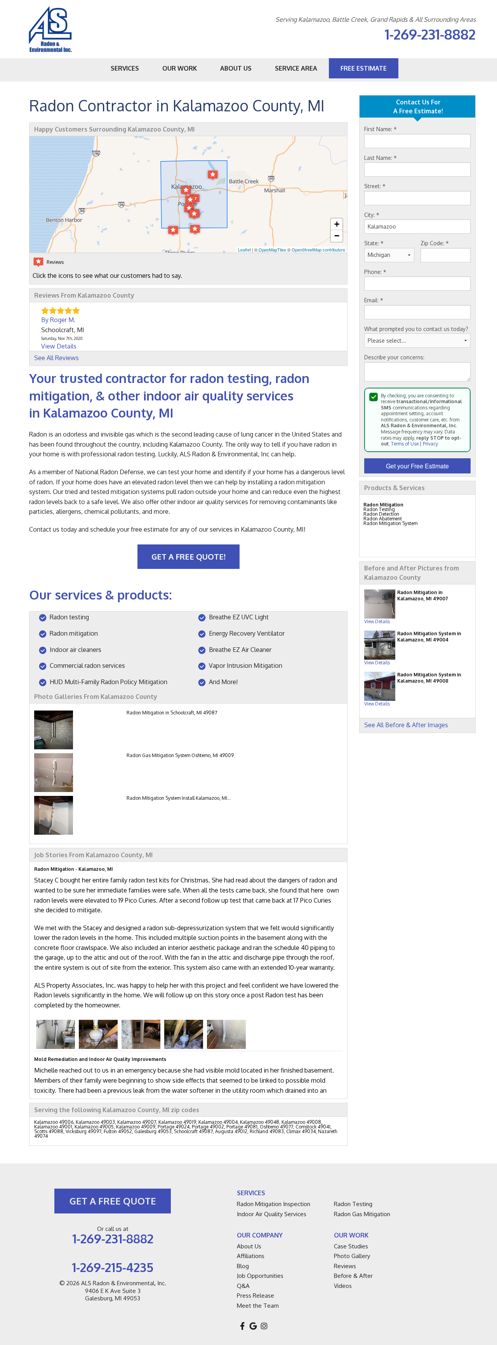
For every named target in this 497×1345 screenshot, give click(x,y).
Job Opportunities (260, 1275)
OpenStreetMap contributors (318, 249)
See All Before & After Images (406, 725)
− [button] (336, 236)
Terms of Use (405, 444)
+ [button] (336, 224)
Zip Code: (435, 243)
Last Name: (380, 157)
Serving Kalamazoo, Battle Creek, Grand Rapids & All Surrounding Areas (375, 19)
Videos (343, 1286)
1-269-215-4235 (112, 1267)
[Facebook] (242, 1326)
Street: (375, 186)
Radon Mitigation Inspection (273, 1204)
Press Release (255, 1295)
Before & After (353, 1275)
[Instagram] (264, 1326)
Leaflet (244, 249)
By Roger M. (58, 320)
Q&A (243, 1286)
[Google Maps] (253, 1326)
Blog (243, 1266)
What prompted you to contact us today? (416, 329)
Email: (373, 300)
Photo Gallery (352, 1256)
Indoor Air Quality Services (271, 1214)
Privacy (430, 444)
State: (374, 243)
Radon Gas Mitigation (362, 1214)
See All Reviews (56, 358)
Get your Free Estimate (417, 465)
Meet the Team (258, 1305)
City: (371, 214)
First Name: (380, 129)
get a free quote (113, 1201)
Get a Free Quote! (188, 556)
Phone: (375, 272)
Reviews (345, 1266)
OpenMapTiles (272, 249)
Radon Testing (353, 1204)
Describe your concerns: (394, 357)
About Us (249, 1246)
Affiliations (250, 1256)
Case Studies (351, 1246)
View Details (377, 621)
